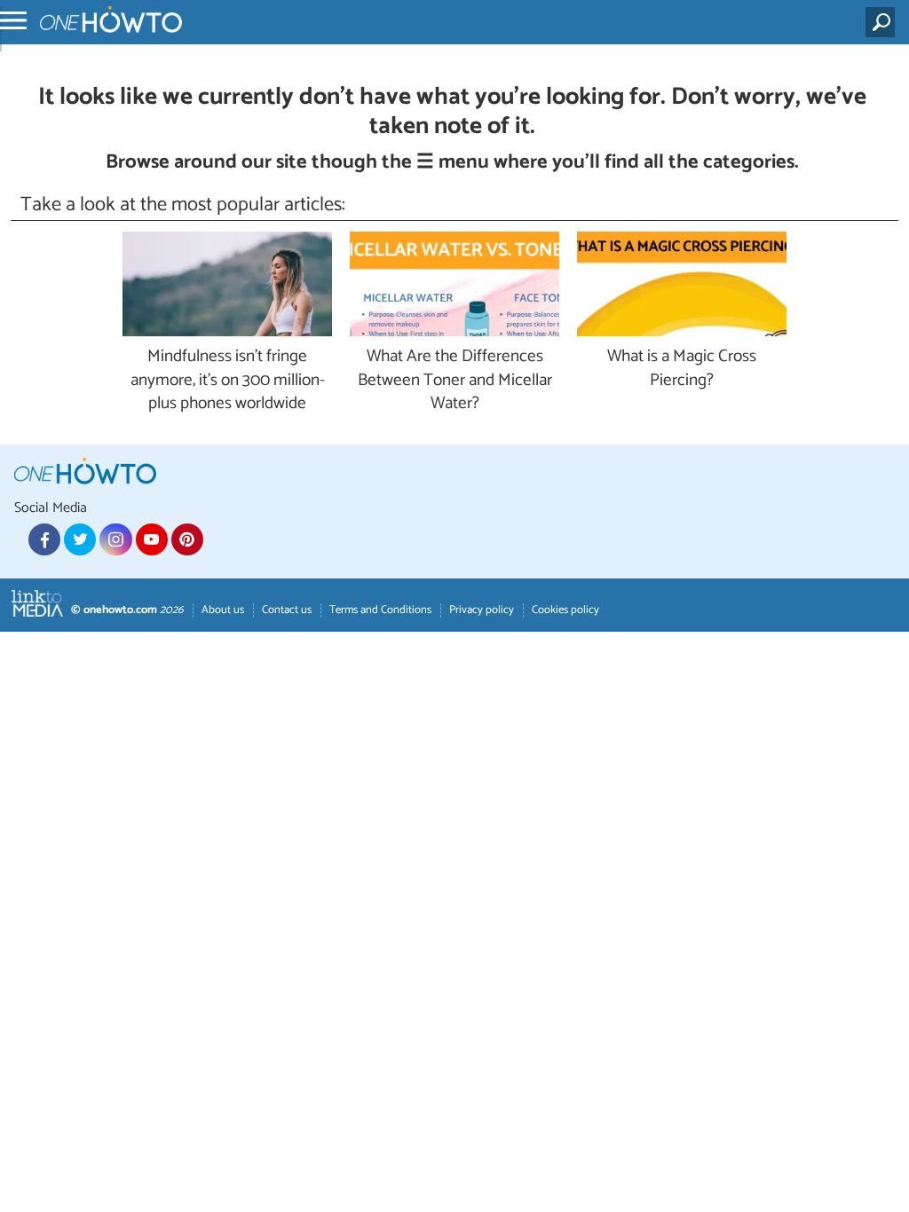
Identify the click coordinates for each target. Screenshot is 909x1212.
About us (223, 610)
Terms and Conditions (380, 610)
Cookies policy (565, 610)
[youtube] (152, 539)
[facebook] (44, 539)
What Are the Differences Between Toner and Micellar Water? (455, 381)
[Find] (884, 22)
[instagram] (115, 539)
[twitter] (80, 539)
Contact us (287, 610)
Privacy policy (481, 610)
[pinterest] (187, 539)
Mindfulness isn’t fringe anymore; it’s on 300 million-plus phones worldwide (227, 381)
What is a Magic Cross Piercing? (681, 369)
